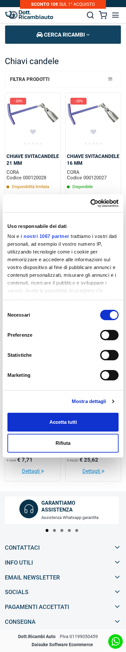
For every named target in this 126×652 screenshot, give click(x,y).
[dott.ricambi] (29, 14)
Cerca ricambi (64, 34)
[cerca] (90, 15)
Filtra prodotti (29, 79)
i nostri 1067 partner (45, 236)
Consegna (20, 621)
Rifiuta (63, 443)
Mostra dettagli (89, 401)
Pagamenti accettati (37, 606)
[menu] (115, 15)
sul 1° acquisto (63, 4)
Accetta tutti (63, 422)
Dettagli (31, 471)
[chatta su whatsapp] (115, 641)
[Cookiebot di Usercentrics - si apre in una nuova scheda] (91, 203)
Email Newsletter (32, 577)
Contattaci (22, 547)
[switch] (109, 335)
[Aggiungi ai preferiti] (33, 132)
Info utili (19, 562)
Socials (16, 592)
